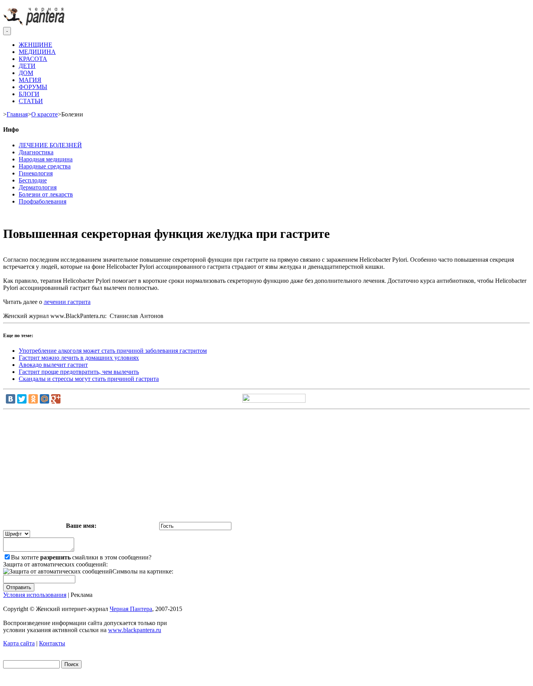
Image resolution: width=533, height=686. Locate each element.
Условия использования (34, 594)
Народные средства (45, 166)
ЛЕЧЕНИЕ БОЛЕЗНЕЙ (50, 145)
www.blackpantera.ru (134, 630)
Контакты (52, 643)
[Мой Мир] (44, 399)
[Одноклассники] (33, 399)
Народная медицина (46, 159)
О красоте (44, 114)
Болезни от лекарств (46, 194)
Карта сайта (19, 643)
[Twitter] (22, 399)
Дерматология (38, 187)
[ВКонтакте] (10, 399)
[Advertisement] (266, 467)
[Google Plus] (55, 399)
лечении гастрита (67, 301)
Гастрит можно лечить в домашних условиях (79, 357)
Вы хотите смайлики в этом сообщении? (81, 557)
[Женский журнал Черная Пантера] (34, 23)
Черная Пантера (131, 609)
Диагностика (36, 152)
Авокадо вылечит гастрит (53, 364)
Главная (17, 114)
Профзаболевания (42, 201)
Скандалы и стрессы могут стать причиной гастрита (89, 378)
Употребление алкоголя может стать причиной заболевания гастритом (113, 350)
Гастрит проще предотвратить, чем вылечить (79, 371)
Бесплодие (33, 180)
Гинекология (36, 173)
